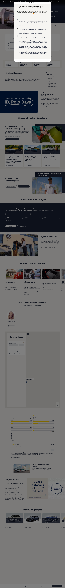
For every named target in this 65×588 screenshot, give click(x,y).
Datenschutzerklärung (42, 13)
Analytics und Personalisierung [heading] (24, 27)
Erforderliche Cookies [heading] (23, 19)
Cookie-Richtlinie (30, 13)
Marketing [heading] (21, 36)
